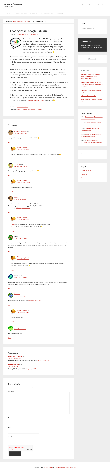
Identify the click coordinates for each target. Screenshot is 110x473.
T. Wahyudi (17, 164)
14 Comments (34, 34)
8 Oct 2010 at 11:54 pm (23, 312)
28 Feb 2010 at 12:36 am (23, 182)
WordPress (69, 467)
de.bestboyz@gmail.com (23, 208)
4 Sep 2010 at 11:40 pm (20, 277)
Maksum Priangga (12, 3)
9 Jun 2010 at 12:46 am (23, 259)
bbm (18, 109)
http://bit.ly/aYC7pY (43, 360)
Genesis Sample (48, 467)
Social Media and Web (22, 107)
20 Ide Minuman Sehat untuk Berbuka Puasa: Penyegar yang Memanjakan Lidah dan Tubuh (92, 84)
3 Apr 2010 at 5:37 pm (20, 199)
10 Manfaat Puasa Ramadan (88, 96)
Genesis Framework (60, 467)
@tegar (13, 224)
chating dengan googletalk (35, 100)
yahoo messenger (37, 109)
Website (10, 437)
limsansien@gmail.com (34, 300)
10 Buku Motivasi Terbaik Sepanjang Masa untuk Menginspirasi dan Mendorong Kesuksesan (90, 76)
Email (10, 427)
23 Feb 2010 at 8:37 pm (20, 133)
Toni (82, 134)
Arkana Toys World (86, 170)
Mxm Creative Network (15, 356)
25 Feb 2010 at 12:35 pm (20, 166)
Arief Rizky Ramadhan (20, 131)
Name (10, 418)
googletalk (28, 109)
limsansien (17, 294)
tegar (15, 197)
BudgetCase (84, 174)
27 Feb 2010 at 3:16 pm (23, 149)
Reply (9, 142)
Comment (11, 391)
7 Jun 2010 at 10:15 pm (20, 238)
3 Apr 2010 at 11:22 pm (23, 219)
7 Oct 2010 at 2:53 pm (20, 296)
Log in (74, 467)
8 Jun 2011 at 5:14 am (20, 329)
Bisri (82, 122)
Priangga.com (84, 178)
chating (23, 109)
